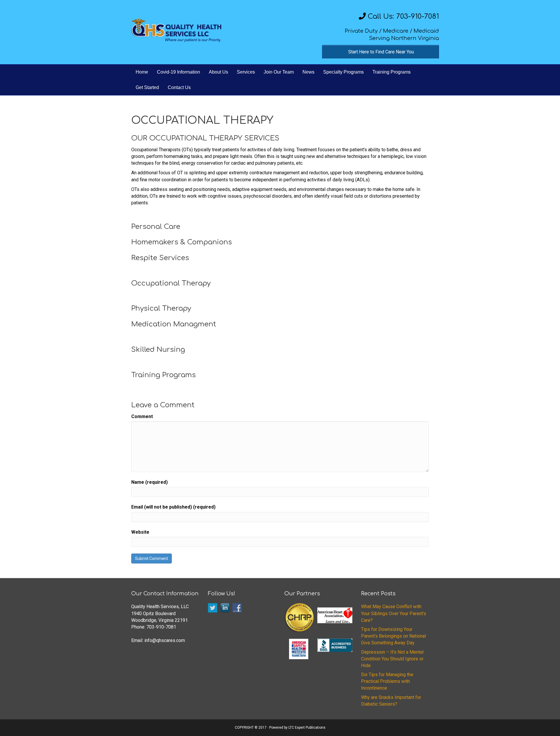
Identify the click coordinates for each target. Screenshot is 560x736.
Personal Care (155, 227)
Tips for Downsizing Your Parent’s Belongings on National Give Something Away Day (393, 636)
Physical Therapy (161, 308)
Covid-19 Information (178, 71)
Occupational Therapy (171, 283)
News (308, 71)
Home (142, 71)
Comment (142, 416)
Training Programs (391, 71)
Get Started (147, 87)
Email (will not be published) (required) (173, 507)
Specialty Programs (343, 71)
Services (246, 71)
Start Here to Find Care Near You (381, 52)
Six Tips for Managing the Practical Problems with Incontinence (387, 681)
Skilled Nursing (158, 350)
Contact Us (179, 87)
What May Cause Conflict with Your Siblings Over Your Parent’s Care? (393, 613)
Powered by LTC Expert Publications (297, 727)
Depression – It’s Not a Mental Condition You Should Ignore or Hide (392, 658)
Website (140, 532)
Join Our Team (279, 71)
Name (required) (149, 482)
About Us (218, 71)
